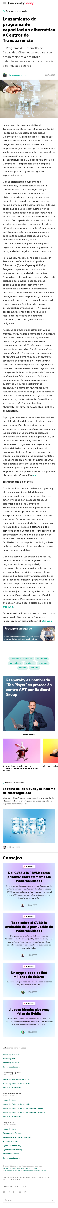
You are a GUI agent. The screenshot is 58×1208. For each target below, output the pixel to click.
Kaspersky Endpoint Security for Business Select (23, 1108)
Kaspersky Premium (11, 1063)
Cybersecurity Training (12, 1150)
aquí (34, 475)
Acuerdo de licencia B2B (31, 1171)
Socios (28, 1177)
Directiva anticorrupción (29, 1168)
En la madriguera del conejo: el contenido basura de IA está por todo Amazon (20, 768)
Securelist (6, 1186)
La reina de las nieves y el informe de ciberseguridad (29, 791)
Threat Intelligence (11, 1154)
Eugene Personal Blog (18, 1186)
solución (34, 668)
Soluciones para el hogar (14, 1048)
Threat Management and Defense (17, 1137)
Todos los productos (12, 1088)
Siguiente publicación (14, 783)
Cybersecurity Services (12, 1133)
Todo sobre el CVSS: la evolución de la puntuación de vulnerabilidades (29, 927)
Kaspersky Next (9, 1100)
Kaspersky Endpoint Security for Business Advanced (24, 1112)
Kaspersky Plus (9, 1059)
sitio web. (47, 620)
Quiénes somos (18, 1177)
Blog (33, 1177)
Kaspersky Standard (11, 1054)
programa (43, 663)
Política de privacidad (11, 1168)
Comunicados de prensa (12, 1179)
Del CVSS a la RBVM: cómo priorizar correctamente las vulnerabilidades (29, 877)
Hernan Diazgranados (18, 75)
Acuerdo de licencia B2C (12, 1171)
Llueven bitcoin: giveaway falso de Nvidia (29, 1012)
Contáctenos (7, 1177)
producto (30, 663)
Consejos (30, 867)
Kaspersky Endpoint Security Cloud (17, 1083)
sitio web (8, 606)
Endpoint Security (10, 1141)
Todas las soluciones (11, 1067)
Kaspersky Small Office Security (16, 1079)
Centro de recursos (43, 1177)
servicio (22, 668)
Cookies (43, 1171)
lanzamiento (15, 663)
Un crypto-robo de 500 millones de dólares (29, 975)
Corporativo (8, 1122)
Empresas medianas (12, 1093)
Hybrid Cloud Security (12, 1146)
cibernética (42, 659)
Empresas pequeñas (12, 1073)
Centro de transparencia (16, 11)
